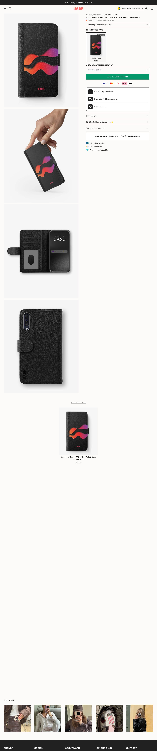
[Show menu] (5, 8)
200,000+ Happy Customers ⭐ (99, 122)
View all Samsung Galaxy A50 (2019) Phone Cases (116, 136)
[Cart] (152, 8)
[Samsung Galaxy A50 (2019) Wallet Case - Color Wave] (78, 431)
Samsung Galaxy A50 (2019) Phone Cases (101, 14)
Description (91, 116)
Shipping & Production (95, 128)
